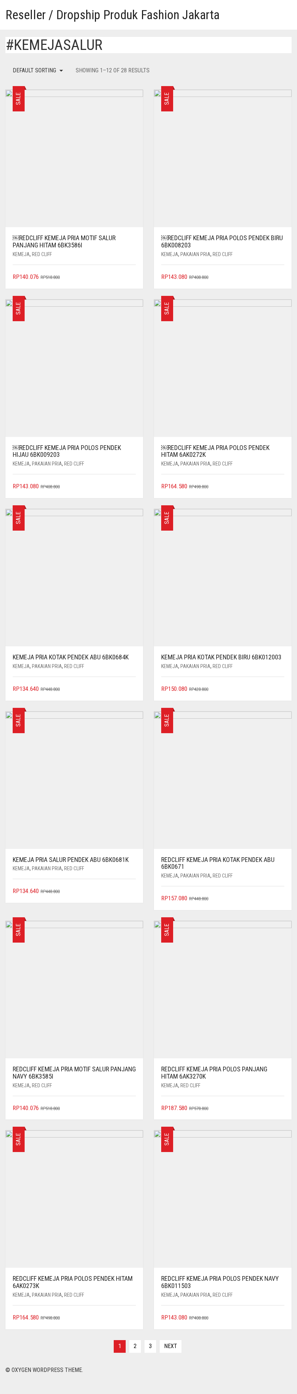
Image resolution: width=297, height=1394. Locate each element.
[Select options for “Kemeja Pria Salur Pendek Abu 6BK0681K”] (131, 891)
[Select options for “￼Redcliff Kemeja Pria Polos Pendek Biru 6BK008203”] (279, 277)
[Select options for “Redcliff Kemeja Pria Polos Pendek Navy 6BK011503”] (279, 1318)
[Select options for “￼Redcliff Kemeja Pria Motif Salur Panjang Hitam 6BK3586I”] (131, 277)
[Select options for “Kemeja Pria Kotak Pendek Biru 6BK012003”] (279, 689)
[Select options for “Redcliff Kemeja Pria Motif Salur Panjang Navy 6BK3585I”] (131, 1108)
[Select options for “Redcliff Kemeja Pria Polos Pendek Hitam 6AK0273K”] (131, 1318)
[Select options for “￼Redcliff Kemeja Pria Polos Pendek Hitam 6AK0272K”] (279, 487)
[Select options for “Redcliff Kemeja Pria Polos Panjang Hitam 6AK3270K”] (279, 1108)
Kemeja (21, 254)
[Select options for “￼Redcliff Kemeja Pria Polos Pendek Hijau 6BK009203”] (131, 487)
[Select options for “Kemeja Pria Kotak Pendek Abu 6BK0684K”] (131, 689)
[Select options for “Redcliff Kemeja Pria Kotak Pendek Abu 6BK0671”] (279, 898)
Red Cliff (42, 254)
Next (170, 1346)
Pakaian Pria (195, 254)
